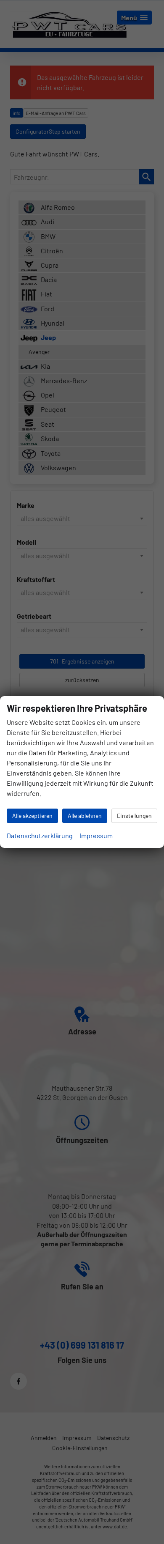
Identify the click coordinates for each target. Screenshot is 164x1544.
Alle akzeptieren (32, 815)
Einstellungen (134, 815)
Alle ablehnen (85, 815)
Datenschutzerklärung (40, 835)
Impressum (96, 835)
